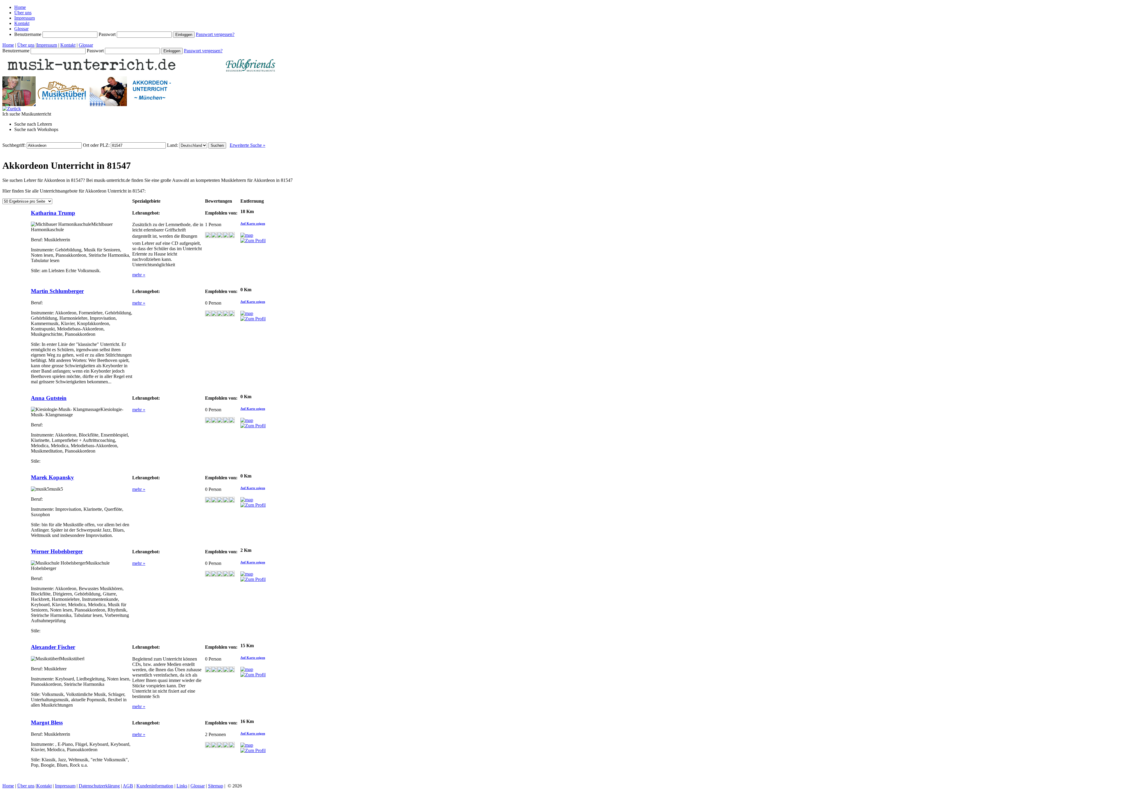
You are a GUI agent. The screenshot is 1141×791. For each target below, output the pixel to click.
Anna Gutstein (49, 398)
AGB (128, 785)
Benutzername (28, 34)
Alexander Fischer (53, 647)
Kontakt (21, 23)
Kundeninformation (154, 785)
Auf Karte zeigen (252, 223)
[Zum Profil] (253, 240)
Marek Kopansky (52, 477)
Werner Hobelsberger (57, 551)
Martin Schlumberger (57, 291)
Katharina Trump (53, 213)
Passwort (108, 34)
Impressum (24, 18)
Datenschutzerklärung (99, 785)
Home (20, 7)
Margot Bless (47, 722)
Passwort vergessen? (215, 34)
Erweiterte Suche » (247, 145)
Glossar (21, 28)
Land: (173, 145)
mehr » (138, 274)
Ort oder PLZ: (97, 145)
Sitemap (215, 785)
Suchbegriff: (14, 145)
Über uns (22, 12)
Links (181, 785)
